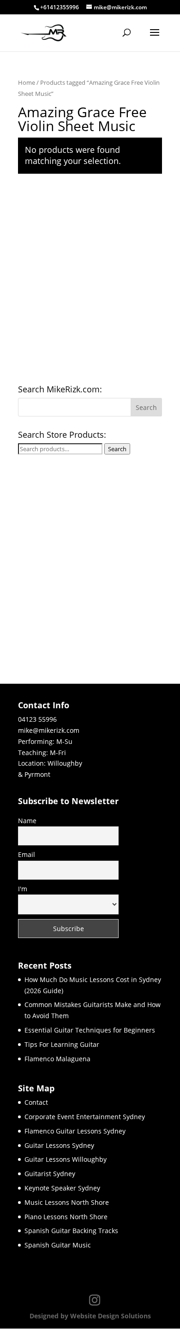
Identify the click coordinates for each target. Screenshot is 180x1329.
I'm (22, 888)
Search (117, 449)
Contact (36, 1102)
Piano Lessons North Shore (66, 1216)
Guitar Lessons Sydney (59, 1145)
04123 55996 (37, 719)
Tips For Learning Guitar (61, 1044)
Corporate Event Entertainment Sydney (84, 1116)
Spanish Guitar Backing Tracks (71, 1230)
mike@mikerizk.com (48, 730)
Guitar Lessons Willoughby (65, 1159)
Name (27, 820)
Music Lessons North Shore (66, 1202)
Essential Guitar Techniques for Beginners (89, 1030)
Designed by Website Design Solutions (90, 1315)
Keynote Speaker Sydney (62, 1188)
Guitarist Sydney (49, 1173)
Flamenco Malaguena (57, 1058)
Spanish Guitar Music (57, 1245)
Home (26, 82)
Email (26, 854)
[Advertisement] (90, 280)
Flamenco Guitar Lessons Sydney (75, 1131)
